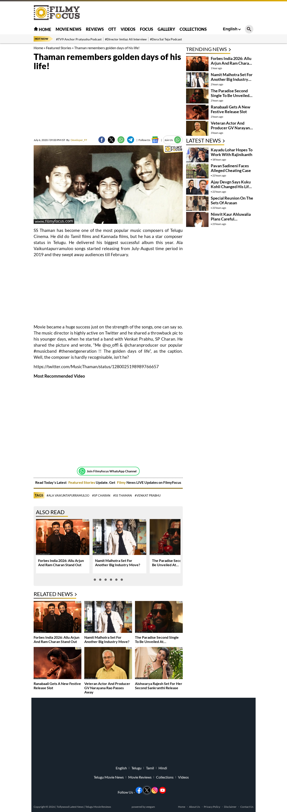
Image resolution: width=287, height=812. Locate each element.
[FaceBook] (101, 139)
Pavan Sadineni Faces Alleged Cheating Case (231, 168)
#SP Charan (101, 495)
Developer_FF (76, 140)
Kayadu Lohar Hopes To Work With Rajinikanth (231, 152)
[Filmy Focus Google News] (155, 139)
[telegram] (130, 139)
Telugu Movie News (109, 777)
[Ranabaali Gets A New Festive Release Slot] (57, 663)
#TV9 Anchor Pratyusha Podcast (79, 39)
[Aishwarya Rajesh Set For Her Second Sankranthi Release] (159, 663)
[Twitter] (111, 139)
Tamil (150, 768)
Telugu (136, 768)
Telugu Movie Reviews (98, 806)
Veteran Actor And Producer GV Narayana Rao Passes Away (107, 687)
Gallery (166, 29)
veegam (150, 806)
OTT (112, 29)
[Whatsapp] (82, 471)
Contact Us (246, 806)
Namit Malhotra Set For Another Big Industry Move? (117, 562)
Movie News (68, 29)
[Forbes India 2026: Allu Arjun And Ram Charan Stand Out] (57, 617)
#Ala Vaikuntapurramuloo (68, 495)
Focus (146, 29)
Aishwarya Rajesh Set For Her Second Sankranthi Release (158, 685)
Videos (128, 29)
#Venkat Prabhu (148, 495)
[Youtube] (162, 790)
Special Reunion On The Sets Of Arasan (232, 200)
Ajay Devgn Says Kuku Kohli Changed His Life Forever (231, 186)
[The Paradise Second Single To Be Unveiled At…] (159, 617)
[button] (95, 580)
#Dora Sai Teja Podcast (166, 39)
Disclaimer (230, 806)
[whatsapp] (120, 139)
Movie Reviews (140, 777)
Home (44, 29)
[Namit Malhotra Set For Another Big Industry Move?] (108, 617)
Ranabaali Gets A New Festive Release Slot (230, 109)
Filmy (121, 482)
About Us (194, 806)
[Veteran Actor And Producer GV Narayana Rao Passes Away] (108, 663)
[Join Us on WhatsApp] (177, 139)
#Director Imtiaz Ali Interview (126, 39)
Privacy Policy (212, 806)
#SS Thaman (122, 495)
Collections (193, 29)
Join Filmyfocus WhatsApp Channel (112, 471)
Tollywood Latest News (70, 806)
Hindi (163, 768)
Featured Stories (58, 48)
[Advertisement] (269, 112)
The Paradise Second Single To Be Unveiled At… (176, 562)
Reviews (95, 29)
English (230, 29)
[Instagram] (154, 790)
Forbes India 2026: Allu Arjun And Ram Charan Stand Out (61, 562)
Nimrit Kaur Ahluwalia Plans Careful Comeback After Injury (231, 219)
